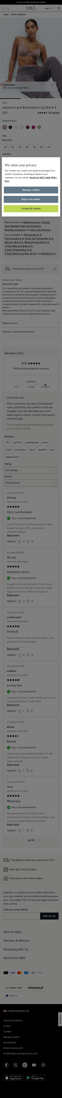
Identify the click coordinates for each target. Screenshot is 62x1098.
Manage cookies (31, 190)
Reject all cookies (31, 199)
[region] (31, 187)
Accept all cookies (31, 208)
